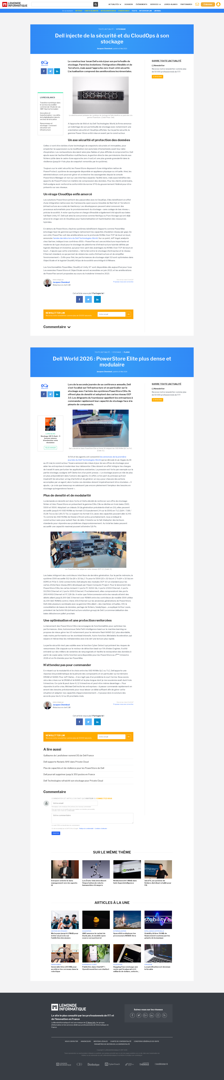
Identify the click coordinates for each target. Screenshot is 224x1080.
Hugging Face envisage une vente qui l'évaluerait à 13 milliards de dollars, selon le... (126, 969)
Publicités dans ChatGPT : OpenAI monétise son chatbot (95, 968)
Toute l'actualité (106, 29)
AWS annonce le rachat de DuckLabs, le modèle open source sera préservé (94, 935)
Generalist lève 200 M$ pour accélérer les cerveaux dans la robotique (64, 969)
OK (129, 314)
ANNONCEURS (86, 1041)
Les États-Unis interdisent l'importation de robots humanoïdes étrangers (94, 883)
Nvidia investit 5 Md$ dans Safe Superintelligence (125, 882)
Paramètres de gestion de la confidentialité (112, 1044)
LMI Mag (157, 11)
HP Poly (78, 11)
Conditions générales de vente (146, 1041)
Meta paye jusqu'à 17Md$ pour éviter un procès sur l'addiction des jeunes (64, 935)
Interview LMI (145, 11)
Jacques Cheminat (61, 282)
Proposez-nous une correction (123, 282)
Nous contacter (71, 1041)
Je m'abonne (157, 76)
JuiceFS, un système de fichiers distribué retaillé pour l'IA (157, 883)
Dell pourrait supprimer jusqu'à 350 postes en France (69, 774)
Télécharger (50, 448)
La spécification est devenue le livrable (157, 968)
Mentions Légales (101, 1041)
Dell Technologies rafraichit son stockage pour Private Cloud (73, 780)
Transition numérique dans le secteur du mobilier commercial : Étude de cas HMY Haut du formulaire (50, 106)
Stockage (116, 352)
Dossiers (129, 4)
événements (141, 4)
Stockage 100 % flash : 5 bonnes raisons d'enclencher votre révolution (50, 439)
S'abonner (207, 4)
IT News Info (91, 1023)
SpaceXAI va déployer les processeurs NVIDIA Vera (124, 934)
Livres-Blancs (170, 4)
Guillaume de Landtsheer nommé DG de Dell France (68, 755)
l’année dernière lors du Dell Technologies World (75, 238)
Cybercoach (123, 11)
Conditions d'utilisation (101, 828)
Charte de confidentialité (120, 1041)
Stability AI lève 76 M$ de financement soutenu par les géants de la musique (157, 935)
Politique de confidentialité (86, 828)
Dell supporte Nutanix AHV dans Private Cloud (66, 762)
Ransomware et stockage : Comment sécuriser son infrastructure (48, 126)
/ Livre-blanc (50, 434)
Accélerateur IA (108, 11)
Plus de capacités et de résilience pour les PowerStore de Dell (73, 768)
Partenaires (186, 4)
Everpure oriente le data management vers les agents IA (64, 883)
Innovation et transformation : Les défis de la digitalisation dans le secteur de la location (50, 116)
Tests (134, 11)
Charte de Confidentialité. (68, 810)
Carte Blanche (91, 11)
